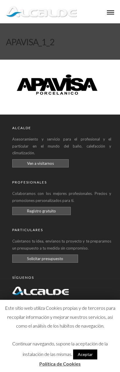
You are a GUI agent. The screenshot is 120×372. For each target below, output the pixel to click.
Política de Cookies (60, 363)
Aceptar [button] (85, 354)
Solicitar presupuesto (45, 258)
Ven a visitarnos (40, 163)
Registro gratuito (41, 211)
